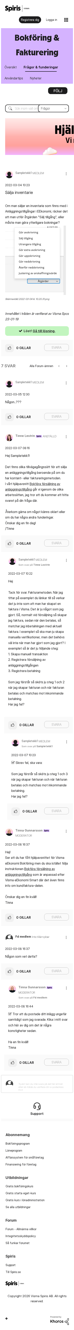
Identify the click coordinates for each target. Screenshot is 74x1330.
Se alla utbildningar (18, 1207)
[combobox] (37, 108)
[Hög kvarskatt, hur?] (66, 366)
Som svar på (34, 564)
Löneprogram (14, 1150)
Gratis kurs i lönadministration (25, 1200)
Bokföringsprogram (18, 1143)
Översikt (11, 67)
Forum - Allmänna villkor (21, 1229)
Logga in (51, 19)
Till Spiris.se (13, 1272)
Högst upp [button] (6, 1318)
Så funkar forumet (18, 1243)
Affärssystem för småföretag (25, 1157)
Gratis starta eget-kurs (21, 1193)
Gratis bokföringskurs (19, 1186)
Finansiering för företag (21, 1164)
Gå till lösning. (44, 331)
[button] (66, 173)
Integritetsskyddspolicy (21, 1236)
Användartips (14, 78)
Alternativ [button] (58, 92)
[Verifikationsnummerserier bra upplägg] (59, 366)
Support (11, 1265)
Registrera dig (30, 19)
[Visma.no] (17, 8)
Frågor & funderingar (41, 67)
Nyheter (36, 78)
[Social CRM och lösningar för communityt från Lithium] (59, 1320)
